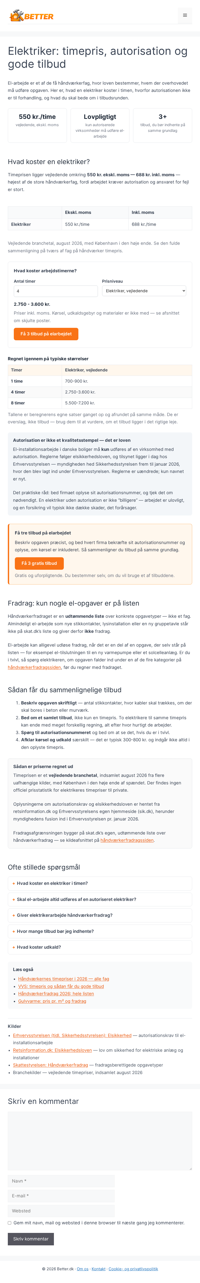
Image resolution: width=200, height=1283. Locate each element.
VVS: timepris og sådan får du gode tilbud (61, 986)
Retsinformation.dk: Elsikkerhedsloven (52, 1050)
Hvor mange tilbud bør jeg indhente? (55, 931)
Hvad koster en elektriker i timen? (52, 883)
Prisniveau (112, 281)
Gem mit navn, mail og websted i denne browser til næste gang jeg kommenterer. (99, 1222)
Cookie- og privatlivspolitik (133, 1268)
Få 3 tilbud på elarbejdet (46, 333)
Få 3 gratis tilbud (39, 563)
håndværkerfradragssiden (34, 667)
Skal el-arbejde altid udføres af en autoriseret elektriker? (76, 899)
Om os (83, 1268)
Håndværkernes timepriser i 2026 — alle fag (63, 978)
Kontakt (98, 1268)
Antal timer (24, 281)
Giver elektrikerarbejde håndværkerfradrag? (65, 915)
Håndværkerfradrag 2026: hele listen (56, 993)
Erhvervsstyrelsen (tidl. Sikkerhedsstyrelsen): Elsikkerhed (72, 1035)
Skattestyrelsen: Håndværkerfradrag (50, 1065)
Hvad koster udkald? (39, 947)
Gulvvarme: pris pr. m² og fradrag (52, 1001)
